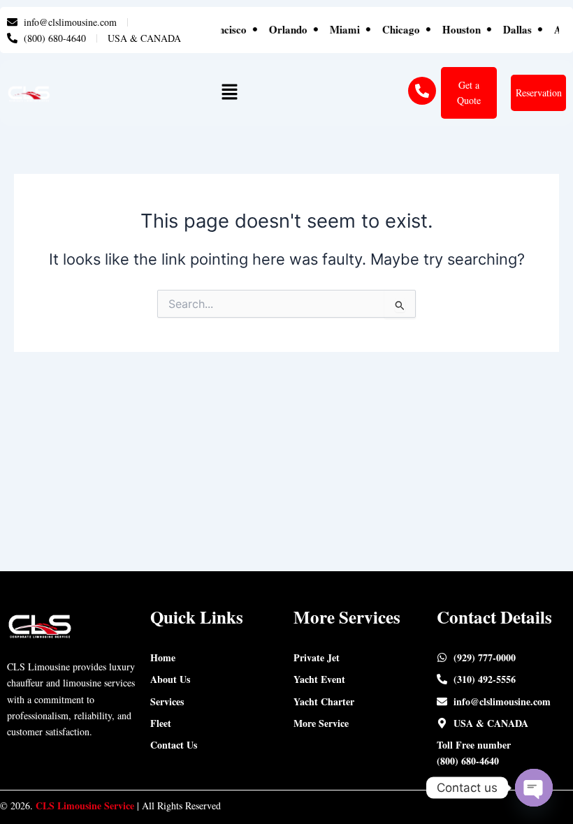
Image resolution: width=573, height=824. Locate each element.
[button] (229, 93)
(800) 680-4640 (468, 760)
